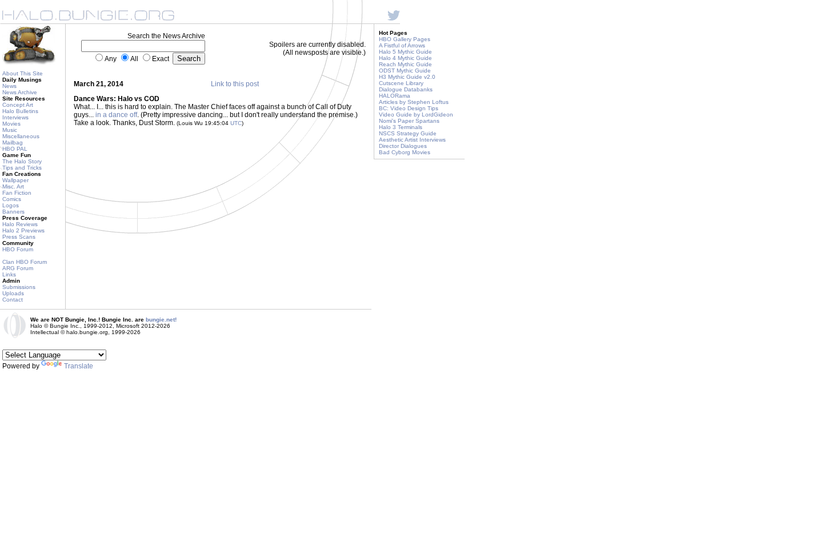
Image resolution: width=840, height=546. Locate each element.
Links (9, 274)
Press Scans (18, 237)
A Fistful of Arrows (402, 45)
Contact (12, 299)
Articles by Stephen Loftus (414, 102)
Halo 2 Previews (23, 230)
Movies (11, 124)
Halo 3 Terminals (400, 127)
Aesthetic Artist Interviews (412, 139)
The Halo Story (22, 161)
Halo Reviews (20, 224)
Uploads (13, 293)
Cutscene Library (401, 83)
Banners (13, 211)
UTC (236, 123)
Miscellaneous (20, 136)
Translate (78, 366)
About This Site (22, 73)
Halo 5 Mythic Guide (405, 52)
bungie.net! (161, 319)
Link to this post (235, 84)
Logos (10, 205)
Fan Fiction (16, 193)
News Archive (19, 92)
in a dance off (116, 115)
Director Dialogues (403, 146)
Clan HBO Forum (24, 262)
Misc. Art (13, 186)
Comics (11, 199)
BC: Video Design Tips (408, 108)
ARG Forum (17, 268)
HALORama (394, 96)
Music (9, 130)
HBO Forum (17, 249)
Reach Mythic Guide (405, 64)
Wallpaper (15, 180)
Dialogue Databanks (406, 89)
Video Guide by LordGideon (416, 114)
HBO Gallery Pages (404, 39)
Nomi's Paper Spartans (409, 121)
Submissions (18, 287)
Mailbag (12, 142)
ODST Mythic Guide (405, 70)
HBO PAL (14, 149)
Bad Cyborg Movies (404, 152)
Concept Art (17, 105)
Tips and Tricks (22, 167)
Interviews (15, 117)
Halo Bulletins (20, 111)
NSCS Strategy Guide (408, 133)
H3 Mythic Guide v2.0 (407, 77)
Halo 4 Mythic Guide (405, 58)
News (9, 86)
